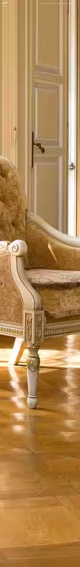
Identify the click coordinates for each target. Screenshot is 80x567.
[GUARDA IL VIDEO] (16, 297)
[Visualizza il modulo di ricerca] (78, 3)
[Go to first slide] (78, 283)
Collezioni (54, 3)
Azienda (43, 3)
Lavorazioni (48, 3)
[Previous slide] (1, 283)
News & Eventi (65, 3)
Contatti (71, 3)
